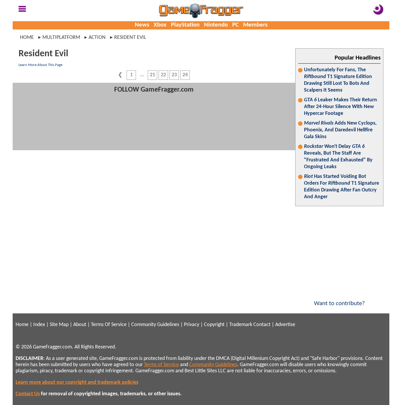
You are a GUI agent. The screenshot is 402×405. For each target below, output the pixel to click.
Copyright (214, 324)
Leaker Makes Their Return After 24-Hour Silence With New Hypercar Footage (340, 106)
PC (235, 25)
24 (185, 75)
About (79, 324)
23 (174, 75)
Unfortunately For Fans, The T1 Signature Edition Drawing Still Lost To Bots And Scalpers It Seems (338, 80)
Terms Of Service (109, 324)
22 (163, 75)
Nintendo (216, 25)
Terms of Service (161, 364)
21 (152, 75)
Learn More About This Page (40, 65)
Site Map (59, 324)
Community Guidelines (155, 324)
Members (255, 25)
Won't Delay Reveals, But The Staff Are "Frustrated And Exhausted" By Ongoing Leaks (338, 157)
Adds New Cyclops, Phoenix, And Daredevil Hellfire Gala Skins (340, 130)
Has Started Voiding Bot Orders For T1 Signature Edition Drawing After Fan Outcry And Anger (341, 187)
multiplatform (61, 37)
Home (27, 37)
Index (39, 324)
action (97, 37)
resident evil (130, 37)
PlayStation (185, 25)
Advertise (285, 324)
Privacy (191, 324)
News (142, 25)
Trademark (240, 324)
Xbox (160, 25)
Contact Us (28, 393)
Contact (261, 324)
